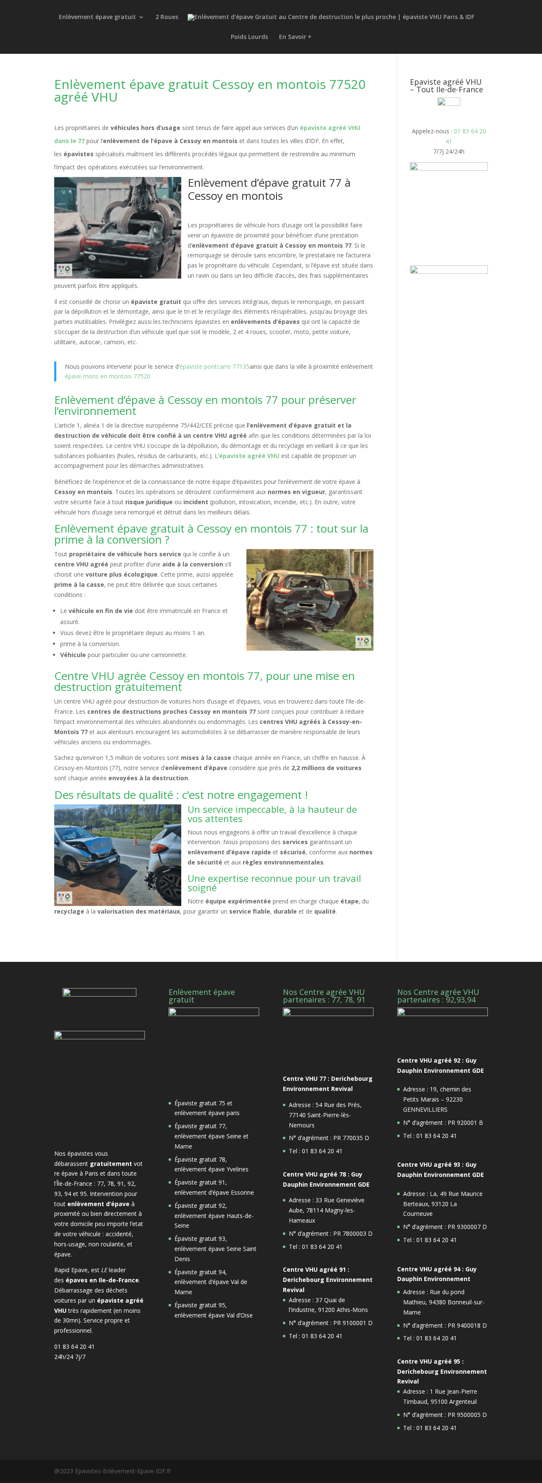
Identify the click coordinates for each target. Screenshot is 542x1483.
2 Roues (166, 17)
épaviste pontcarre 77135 (214, 366)
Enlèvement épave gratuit (97, 17)
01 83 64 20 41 (74, 1346)
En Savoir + (295, 37)
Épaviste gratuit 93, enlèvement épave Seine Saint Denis (215, 1248)
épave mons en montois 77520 (107, 376)
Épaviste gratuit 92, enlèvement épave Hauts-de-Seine (214, 1215)
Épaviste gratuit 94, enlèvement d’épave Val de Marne (210, 1282)
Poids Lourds (249, 37)
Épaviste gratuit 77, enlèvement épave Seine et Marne (211, 1136)
